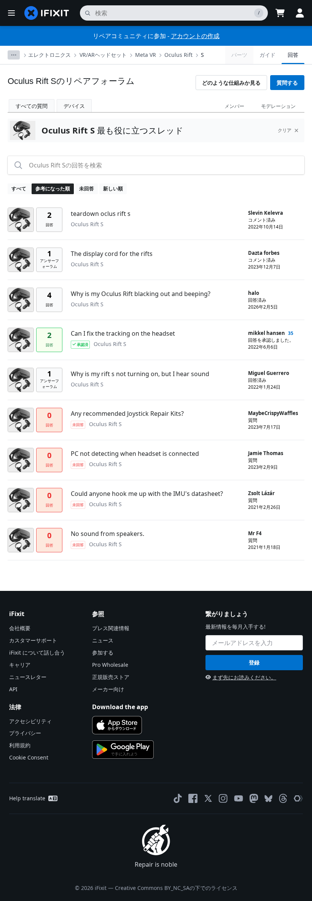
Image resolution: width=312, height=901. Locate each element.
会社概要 (19, 628)
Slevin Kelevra (265, 212)
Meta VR (145, 54)
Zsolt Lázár (261, 493)
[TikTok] (177, 798)
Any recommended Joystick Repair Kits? (127, 413)
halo (253, 293)
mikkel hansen (266, 333)
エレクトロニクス (49, 54)
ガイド (267, 54)
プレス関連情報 (110, 628)
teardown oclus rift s (101, 213)
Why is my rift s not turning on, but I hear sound (140, 374)
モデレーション (278, 106)
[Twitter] (208, 798)
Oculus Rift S (87, 224)
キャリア (19, 664)
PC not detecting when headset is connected (135, 453)
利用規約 (19, 745)
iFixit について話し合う (37, 652)
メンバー (234, 106)
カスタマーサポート (33, 640)
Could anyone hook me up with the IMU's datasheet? (147, 493)
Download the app (120, 707)
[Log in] (299, 13)
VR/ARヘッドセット (103, 54)
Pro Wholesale (110, 664)
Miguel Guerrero (268, 373)
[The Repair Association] (298, 798)
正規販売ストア (110, 677)
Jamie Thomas (265, 453)
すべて (18, 188)
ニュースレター (27, 677)
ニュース (102, 640)
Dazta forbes (263, 252)
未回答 (86, 188)
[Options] (14, 55)
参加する (102, 652)
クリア (284, 130)
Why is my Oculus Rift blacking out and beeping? (140, 294)
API (13, 689)
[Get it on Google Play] (123, 749)
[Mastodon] (253, 798)
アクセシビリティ (30, 721)
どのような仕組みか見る (231, 82)
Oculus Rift (178, 54)
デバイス (74, 105)
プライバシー (25, 733)
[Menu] (11, 13)
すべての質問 (32, 105)
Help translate (27, 798)
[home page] (46, 13)
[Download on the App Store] (117, 725)
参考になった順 (52, 188)
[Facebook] (192, 798)
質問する (287, 82)
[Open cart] (280, 13)
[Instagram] (223, 798)
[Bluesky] (268, 799)
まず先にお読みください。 (244, 677)
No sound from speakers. (107, 533)
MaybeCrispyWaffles (273, 413)
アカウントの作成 (195, 36)
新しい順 (113, 188)
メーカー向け (108, 689)
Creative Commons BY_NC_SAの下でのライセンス (176, 887)
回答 (293, 54)
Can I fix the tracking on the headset (123, 333)
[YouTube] (238, 798)
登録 (254, 662)
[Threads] (283, 798)
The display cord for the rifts (112, 253)
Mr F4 (254, 533)
